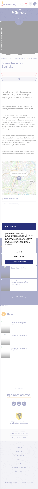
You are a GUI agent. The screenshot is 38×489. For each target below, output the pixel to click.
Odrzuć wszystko (19, 257)
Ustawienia (19, 252)
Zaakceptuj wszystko (19, 261)
